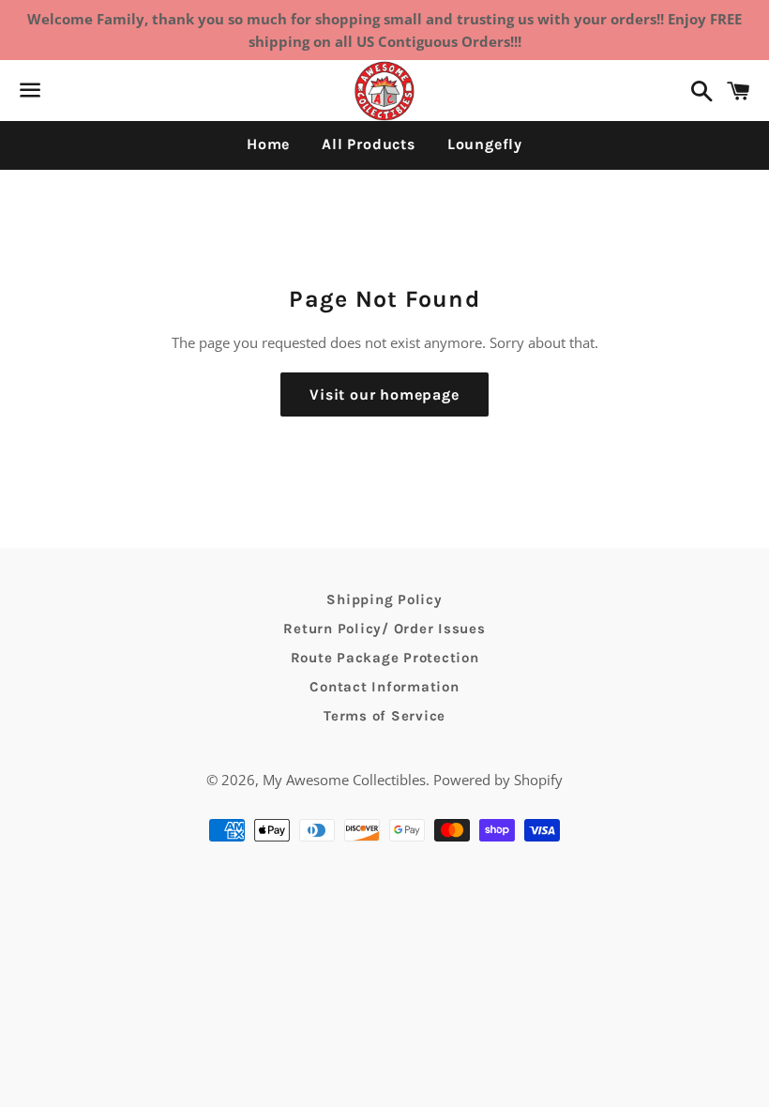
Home (268, 144)
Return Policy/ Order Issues (384, 628)
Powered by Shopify (498, 779)
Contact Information (384, 686)
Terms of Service (384, 715)
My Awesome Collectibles (344, 779)
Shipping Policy (384, 599)
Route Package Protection (385, 657)
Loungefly (484, 144)
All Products (368, 144)
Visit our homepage (384, 394)
